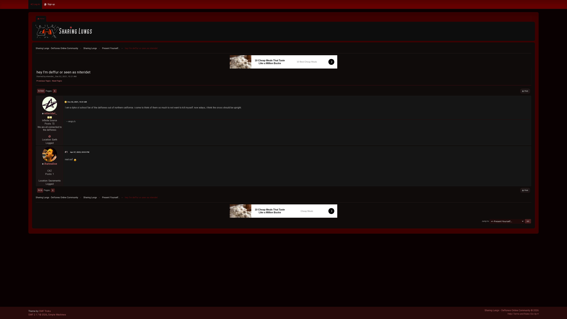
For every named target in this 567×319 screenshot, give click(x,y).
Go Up (40, 190)
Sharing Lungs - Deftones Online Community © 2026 (512, 310)
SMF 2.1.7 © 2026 (37, 314)
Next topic (57, 81)
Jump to (485, 221)
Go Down (41, 91)
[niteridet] (49, 136)
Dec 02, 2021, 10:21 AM (77, 102)
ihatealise (50, 163)
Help (510, 314)
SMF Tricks (45, 311)
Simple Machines (57, 314)
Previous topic (43, 81)
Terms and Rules (521, 314)
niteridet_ (50, 113)
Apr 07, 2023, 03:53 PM (79, 152)
